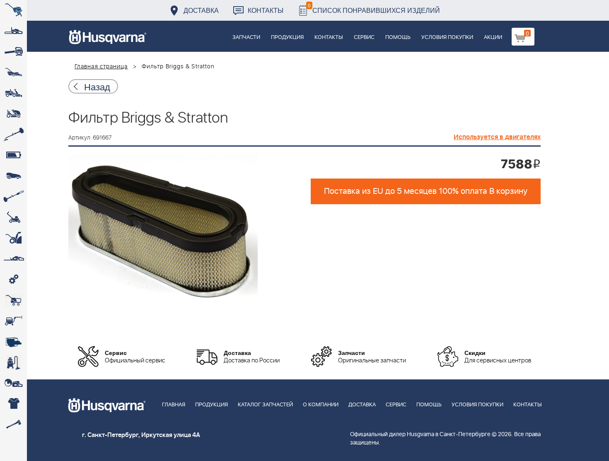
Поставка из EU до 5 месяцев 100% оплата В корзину (425, 191)
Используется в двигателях (497, 137)
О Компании (320, 405)
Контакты (265, 10)
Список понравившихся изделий (374, 8)
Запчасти (246, 37)
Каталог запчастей (265, 405)
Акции (493, 37)
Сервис (364, 37)
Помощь (398, 37)
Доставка (201, 10)
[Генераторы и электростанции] (13, 300)
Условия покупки (447, 37)
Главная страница (101, 67)
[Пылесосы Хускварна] (13, 362)
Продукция (287, 37)
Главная (173, 405)
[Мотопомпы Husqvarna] (13, 341)
